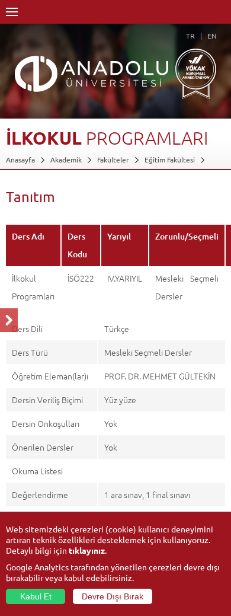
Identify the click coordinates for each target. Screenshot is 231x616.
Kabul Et (36, 596)
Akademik (66, 159)
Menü (12, 12)
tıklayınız (87, 550)
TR (190, 35)
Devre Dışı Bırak (112, 596)
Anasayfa (20, 159)
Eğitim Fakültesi (170, 159)
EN (212, 35)
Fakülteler (113, 159)
